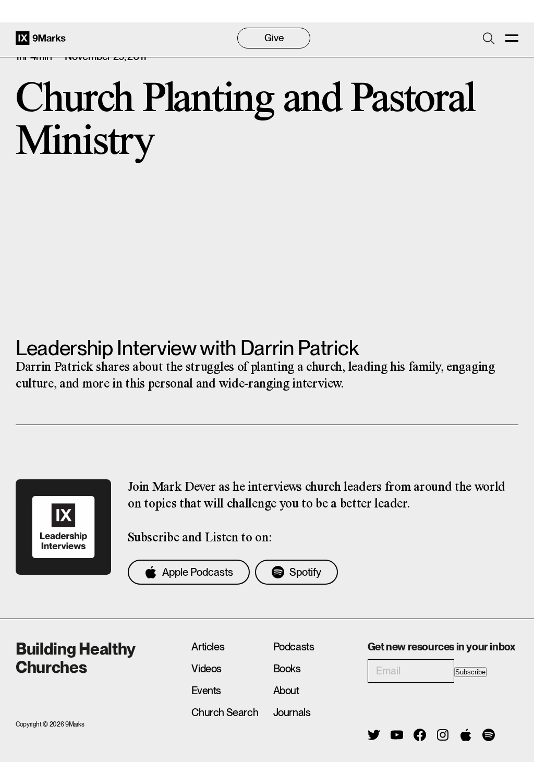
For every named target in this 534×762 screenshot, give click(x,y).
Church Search (224, 712)
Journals (292, 712)
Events (206, 690)
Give (274, 38)
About (286, 690)
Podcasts (293, 646)
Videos (206, 668)
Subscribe (470, 672)
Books (287, 668)
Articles (207, 646)
